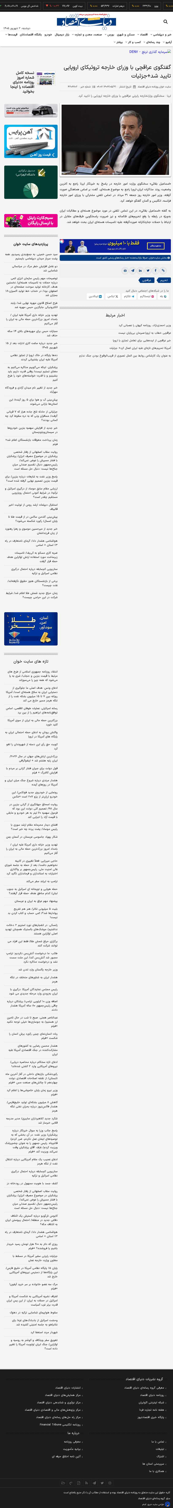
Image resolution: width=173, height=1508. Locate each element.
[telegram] (132, 270)
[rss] (86, 1483)
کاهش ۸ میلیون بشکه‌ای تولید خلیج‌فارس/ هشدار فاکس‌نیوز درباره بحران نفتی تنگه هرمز (32, 1106)
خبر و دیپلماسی (162, 35)
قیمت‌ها (12, 35)
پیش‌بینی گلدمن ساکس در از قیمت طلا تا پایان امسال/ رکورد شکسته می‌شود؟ (33, 519)
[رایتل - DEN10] (31, 220)
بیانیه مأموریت (72, 1449)
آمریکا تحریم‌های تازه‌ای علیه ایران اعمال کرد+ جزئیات (140, 348)
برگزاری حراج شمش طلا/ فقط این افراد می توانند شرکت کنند (33, 943)
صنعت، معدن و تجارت (88, 35)
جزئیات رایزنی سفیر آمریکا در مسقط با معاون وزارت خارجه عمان (35, 1258)
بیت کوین (65, 6)
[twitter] (148, 270)
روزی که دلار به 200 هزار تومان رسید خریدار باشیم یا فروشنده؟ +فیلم (32, 1246)
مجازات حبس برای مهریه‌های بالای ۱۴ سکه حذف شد (32, 333)
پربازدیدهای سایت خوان (31, 244)
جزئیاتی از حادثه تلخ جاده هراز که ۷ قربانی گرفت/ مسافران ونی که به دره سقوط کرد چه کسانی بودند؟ (31, 416)
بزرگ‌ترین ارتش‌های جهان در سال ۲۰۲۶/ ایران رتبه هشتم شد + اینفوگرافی (34, 758)
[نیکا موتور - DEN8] (31, 110)
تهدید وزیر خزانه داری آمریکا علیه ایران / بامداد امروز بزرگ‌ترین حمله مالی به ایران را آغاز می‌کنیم (32, 319)
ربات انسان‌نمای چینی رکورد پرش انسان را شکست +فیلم (33, 1036)
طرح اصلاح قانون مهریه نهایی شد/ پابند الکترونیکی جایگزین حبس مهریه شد (34, 305)
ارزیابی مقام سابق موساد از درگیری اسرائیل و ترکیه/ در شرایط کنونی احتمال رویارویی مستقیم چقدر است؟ (31, 493)
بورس (110, 35)
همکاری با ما (156, 1471)
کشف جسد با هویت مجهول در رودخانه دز (32, 1183)
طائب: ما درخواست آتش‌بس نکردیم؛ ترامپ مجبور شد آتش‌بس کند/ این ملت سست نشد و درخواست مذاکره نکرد (32, 957)
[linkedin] (140, 270)
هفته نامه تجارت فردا (151, 1410)
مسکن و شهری (126, 35)
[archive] (63, 1483)
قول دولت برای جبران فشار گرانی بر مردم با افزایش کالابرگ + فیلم (32, 770)
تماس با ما (157, 1442)
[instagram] (110, 1483)
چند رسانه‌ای (152, 42)
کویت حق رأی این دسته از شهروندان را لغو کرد (32, 746)
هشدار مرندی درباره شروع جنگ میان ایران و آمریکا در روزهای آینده (31, 782)
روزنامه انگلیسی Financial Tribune (60, 1425)
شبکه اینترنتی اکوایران (151, 1403)
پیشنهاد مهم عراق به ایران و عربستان (36, 901)
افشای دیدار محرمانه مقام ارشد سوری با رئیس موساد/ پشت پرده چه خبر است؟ (34, 827)
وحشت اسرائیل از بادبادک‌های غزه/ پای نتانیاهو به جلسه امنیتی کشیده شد (35, 1322)
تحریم (164, 280)
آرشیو (168, 42)
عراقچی (146, 280)
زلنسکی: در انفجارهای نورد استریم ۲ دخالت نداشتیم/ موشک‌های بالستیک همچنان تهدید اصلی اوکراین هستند (31, 929)
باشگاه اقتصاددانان (31, 35)
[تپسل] (62, 241)
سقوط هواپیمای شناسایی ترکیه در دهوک (34, 1313)
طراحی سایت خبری (155, 1504)
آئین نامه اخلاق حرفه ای (66, 1456)
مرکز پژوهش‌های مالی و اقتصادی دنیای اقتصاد (53, 1410)
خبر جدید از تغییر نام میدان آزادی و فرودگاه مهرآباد (31, 390)
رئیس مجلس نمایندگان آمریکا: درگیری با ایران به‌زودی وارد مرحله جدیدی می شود (33, 991)
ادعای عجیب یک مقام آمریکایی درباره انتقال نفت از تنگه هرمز (31, 1161)
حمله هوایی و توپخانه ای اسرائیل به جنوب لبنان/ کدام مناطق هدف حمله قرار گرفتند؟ (32, 891)
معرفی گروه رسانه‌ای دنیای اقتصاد (144, 1388)
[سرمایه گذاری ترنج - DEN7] (86, 52)
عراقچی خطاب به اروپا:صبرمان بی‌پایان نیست (144, 333)
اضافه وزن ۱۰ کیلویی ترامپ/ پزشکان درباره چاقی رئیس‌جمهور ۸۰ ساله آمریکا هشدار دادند (32, 1005)
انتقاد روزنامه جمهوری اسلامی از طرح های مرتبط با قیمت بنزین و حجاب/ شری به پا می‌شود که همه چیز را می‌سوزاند (33, 676)
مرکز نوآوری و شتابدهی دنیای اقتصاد (59, 1403)
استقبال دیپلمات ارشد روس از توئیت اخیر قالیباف (33, 507)
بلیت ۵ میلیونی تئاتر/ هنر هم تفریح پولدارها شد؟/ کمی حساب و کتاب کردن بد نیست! (33, 913)
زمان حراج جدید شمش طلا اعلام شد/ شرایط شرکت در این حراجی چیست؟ (32, 595)
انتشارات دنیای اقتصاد (68, 1388)
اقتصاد (143, 35)
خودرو (48, 35)
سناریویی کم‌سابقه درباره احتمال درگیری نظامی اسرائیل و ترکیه (34, 571)
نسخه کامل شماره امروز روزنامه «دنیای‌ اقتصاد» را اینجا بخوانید (22, 82)
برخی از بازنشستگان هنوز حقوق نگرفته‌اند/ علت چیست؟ (33, 583)
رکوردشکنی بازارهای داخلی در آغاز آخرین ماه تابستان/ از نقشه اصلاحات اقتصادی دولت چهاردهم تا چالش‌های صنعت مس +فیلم (31, 1078)
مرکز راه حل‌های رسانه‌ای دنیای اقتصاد (58, 1417)
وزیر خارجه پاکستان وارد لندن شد (38, 970)
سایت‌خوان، (153, 258)
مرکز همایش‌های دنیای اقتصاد (63, 1395)
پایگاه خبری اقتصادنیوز (151, 1417)
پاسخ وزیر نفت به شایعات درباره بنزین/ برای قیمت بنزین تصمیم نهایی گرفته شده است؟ (31, 479)
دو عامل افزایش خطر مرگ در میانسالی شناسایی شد (35, 268)
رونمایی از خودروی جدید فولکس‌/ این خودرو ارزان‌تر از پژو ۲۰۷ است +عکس (35, 794)
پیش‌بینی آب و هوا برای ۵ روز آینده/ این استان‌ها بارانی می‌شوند (33, 402)
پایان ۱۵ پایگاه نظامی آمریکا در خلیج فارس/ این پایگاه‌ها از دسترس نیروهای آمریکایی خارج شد (32, 1272)
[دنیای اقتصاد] (86, 21)
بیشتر (119, 42)
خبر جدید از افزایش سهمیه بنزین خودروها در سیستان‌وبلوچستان (32, 430)
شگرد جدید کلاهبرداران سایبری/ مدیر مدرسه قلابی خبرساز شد (32, 1121)
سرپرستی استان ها (153, 1464)
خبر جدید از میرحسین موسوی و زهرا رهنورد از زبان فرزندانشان (31, 531)
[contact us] (71, 1483)
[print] (125, 270)
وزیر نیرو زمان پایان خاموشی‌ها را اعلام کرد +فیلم (32, 1092)
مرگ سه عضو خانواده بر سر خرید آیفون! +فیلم (33, 1286)
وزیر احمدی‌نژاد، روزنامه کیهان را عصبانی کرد (145, 325)
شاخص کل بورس (17, 6)
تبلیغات (160, 1449)
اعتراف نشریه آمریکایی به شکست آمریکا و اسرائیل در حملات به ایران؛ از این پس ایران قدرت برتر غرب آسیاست (32, 1300)
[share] (79, 1483)
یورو (144, 6)
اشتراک (160, 1456)
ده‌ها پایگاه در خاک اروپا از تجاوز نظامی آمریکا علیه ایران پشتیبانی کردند (34, 357)
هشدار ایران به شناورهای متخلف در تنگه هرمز (34, 979)
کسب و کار (134, 42)
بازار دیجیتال (62, 35)
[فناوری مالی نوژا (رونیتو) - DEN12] (31, 629)
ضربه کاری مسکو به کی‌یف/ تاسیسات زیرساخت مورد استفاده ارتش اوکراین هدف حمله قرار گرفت (32, 557)
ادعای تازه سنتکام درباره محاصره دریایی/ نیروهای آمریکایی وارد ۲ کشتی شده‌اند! (34, 1064)
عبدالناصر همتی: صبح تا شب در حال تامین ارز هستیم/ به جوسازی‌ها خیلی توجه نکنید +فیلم (32, 1022)
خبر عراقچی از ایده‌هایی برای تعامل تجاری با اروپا (142, 341)
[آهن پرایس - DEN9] (31, 141)
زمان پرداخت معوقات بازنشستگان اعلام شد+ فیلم (31, 442)
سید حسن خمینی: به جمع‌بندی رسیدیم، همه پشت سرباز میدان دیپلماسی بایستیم (31, 256)
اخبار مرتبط (115, 315)
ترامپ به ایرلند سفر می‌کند (42, 881)
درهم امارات (106, 6)
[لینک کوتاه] (163, 270)
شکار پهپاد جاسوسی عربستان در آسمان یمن (32, 837)
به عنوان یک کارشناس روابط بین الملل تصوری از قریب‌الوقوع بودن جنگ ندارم (125, 356)
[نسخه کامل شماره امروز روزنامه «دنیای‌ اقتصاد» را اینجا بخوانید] (45, 78)
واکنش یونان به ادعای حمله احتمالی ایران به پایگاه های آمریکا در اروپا (31, 734)
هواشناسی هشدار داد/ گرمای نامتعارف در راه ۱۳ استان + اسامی (31, 543)
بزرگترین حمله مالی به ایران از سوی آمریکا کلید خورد (33, 722)
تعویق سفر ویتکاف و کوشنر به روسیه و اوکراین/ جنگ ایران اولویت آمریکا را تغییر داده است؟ (33, 1344)
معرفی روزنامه (72, 1442)
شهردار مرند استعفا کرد (44, 1332)
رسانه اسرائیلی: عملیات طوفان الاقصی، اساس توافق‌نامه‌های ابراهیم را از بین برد (32, 710)
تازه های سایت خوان (31, 662)
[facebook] (155, 270)
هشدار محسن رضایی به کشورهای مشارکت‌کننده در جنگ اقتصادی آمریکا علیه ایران (33, 1050)
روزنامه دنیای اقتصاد (152, 1395)
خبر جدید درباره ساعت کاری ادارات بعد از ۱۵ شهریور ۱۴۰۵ (32, 345)
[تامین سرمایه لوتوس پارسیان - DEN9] (31, 182)
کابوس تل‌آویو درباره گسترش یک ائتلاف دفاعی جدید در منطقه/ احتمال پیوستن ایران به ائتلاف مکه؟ (31, 1220)
